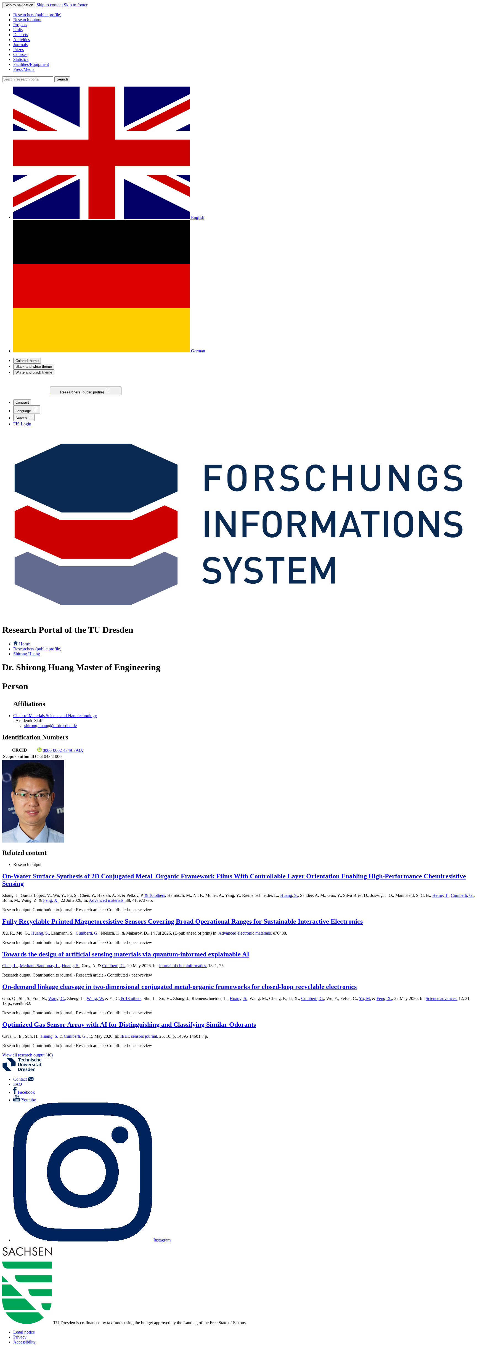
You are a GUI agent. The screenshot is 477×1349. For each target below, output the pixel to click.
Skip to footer (76, 4)
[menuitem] (244, 14)
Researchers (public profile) (82, 392)
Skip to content (49, 4)
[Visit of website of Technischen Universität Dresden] (25, 1070)
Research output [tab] (27, 864)
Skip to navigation (18, 5)
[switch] (27, 361)
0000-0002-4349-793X (63, 750)
